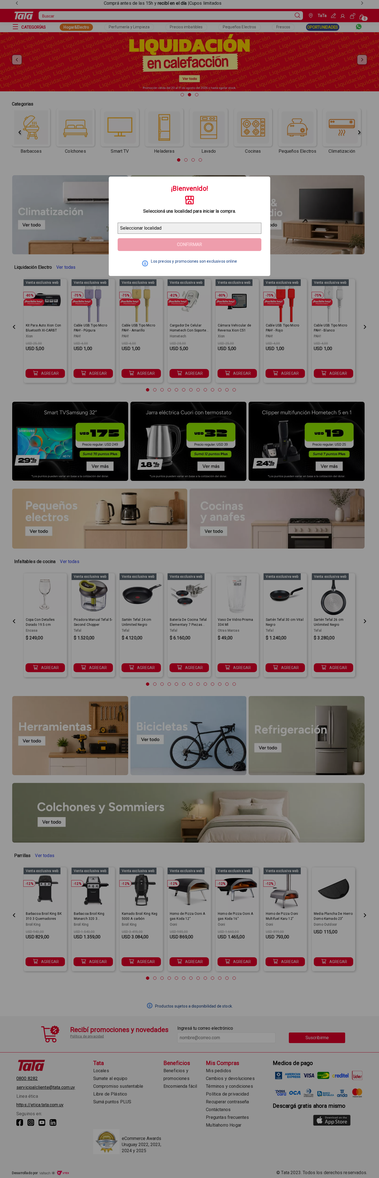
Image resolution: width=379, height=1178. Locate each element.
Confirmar (189, 244)
